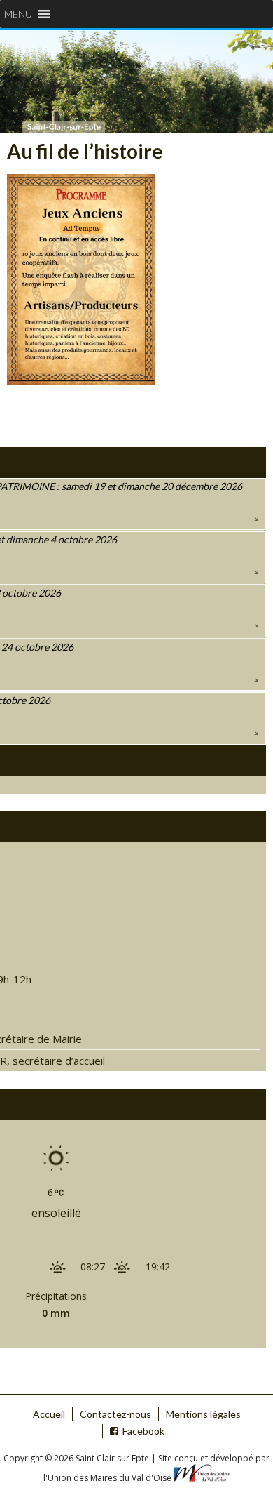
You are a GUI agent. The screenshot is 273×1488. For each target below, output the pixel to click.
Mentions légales (203, 1414)
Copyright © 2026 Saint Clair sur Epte (77, 1458)
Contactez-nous (115, 1414)
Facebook (143, 1431)
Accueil (49, 1414)
